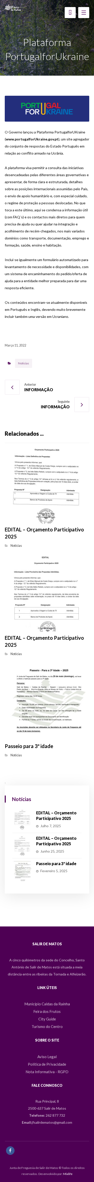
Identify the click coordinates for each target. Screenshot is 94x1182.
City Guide (47, 1019)
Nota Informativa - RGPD (47, 1071)
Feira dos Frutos (47, 1011)
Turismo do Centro (47, 1026)
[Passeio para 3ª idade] (22, 871)
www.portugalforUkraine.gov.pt (32, 139)
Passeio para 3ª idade (56, 863)
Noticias (23, 363)
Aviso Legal (47, 1056)
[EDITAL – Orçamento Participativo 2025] (22, 820)
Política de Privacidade (47, 1064)
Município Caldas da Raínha (47, 1004)
